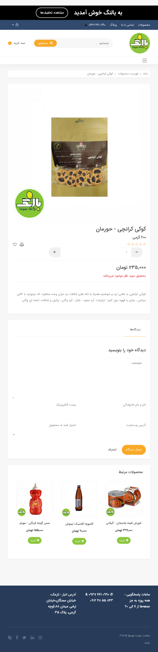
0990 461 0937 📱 (95, 25)
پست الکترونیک (66, 404)
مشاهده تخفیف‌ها (52, 12)
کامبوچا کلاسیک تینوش (113, 524)
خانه (147, 642)
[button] (15, 25)
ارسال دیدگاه (134, 449)
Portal (123, 635)
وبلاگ (113, 25)
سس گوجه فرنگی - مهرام (69, 523)
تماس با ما (127, 25)
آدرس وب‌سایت (136, 425)
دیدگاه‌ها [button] (135, 329)
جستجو (43, 43)
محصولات (144, 25)
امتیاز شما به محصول (62, 425)
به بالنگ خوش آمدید (97, 12)
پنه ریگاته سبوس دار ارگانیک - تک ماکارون (24, 525)
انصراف (112, 449)
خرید (112, 541)
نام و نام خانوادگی (134, 404)
